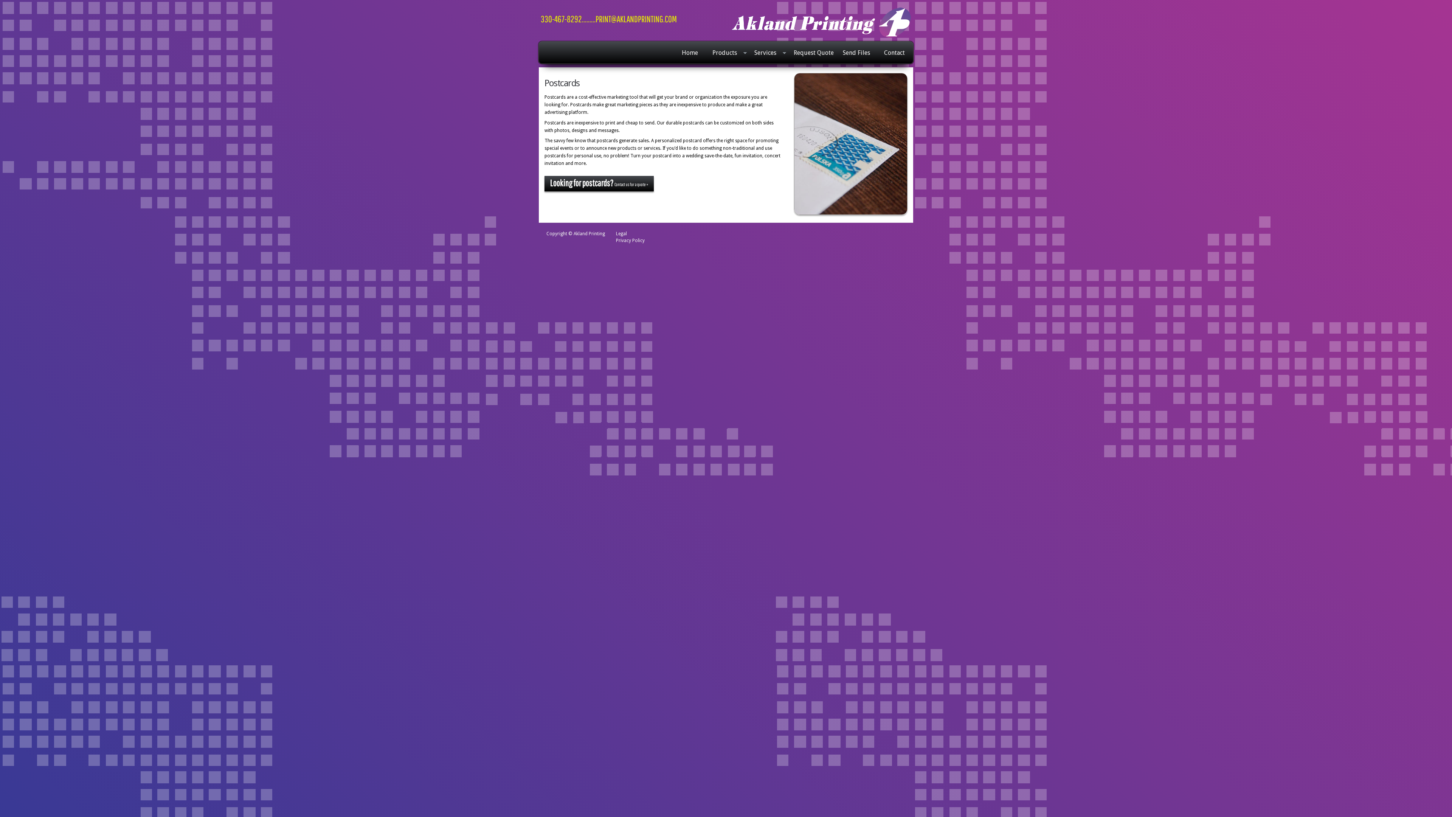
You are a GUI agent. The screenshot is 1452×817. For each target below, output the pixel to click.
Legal (621, 233)
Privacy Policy (630, 240)
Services (763, 53)
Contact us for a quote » (599, 182)
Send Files (856, 52)
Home (690, 52)
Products (723, 53)
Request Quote (814, 52)
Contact (894, 52)
